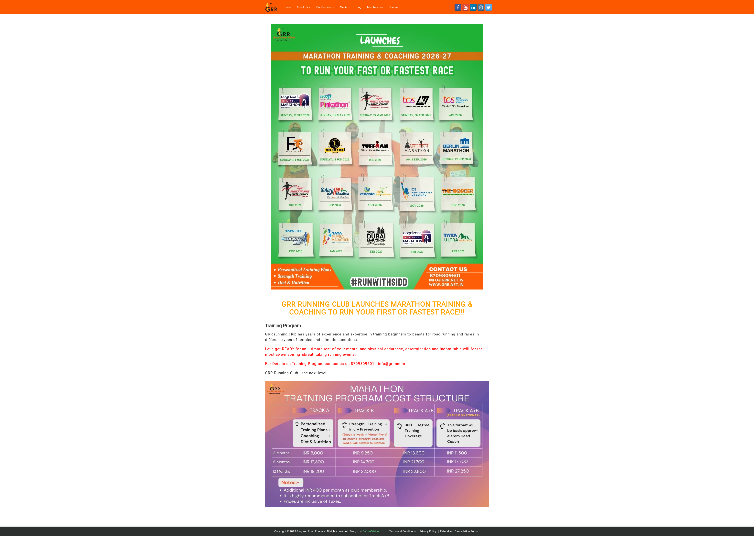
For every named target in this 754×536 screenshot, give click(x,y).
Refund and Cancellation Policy (459, 531)
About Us (302, 7)
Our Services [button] (324, 7)
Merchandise (375, 7)
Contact (394, 7)
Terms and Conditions (402, 531)
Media (344, 7)
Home (289, 7)
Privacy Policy (427, 531)
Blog (358, 7)
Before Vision (371, 531)
